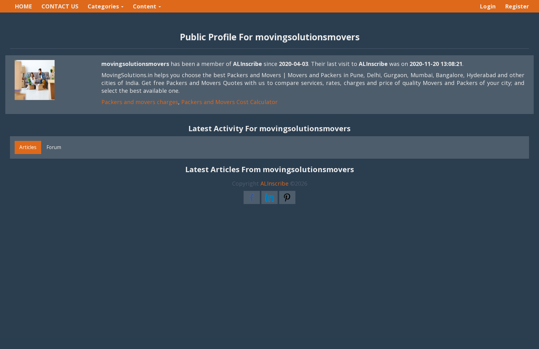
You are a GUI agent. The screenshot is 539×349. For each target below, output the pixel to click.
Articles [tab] (27, 147)
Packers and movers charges (139, 102)
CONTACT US (59, 6)
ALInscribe (274, 183)
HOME (23, 6)
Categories (104, 6)
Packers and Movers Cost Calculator (229, 102)
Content (145, 6)
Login (488, 6)
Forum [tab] (53, 147)
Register (517, 6)
